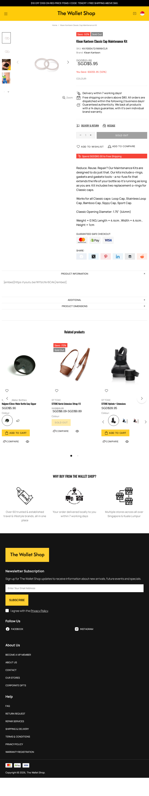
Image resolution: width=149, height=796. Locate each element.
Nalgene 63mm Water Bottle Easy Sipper (19, 403)
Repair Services (14, 721)
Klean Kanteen (92, 52)
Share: (80, 250)
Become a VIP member (18, 654)
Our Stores (12, 677)
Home (54, 25)
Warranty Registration (19, 752)
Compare (62, 431)
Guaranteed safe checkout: (93, 234)
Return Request (15, 713)
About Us (11, 662)
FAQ (7, 706)
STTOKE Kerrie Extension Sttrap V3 (66, 403)
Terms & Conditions (17, 736)
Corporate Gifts (15, 685)
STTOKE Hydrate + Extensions (113, 403)
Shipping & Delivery (17, 729)
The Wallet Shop (76, 14)
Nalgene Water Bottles (14, 400)
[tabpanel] (25, 396)
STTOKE (56, 400)
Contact (11, 670)
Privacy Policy (39, 610)
